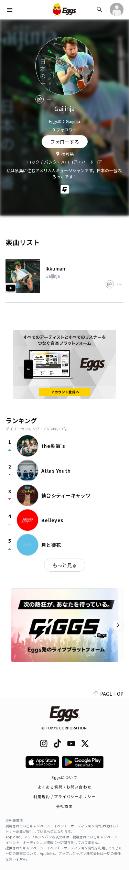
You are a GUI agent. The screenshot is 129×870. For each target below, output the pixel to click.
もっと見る (65, 565)
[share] (39, 99)
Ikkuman (55, 268)
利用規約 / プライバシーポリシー (64, 796)
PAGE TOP (111, 693)
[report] (49, 99)
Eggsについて (65, 777)
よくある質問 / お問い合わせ (64, 787)
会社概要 (64, 806)
